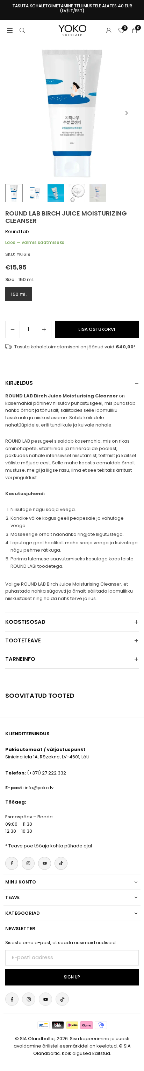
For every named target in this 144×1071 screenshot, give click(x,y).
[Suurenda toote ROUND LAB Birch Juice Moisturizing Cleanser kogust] (44, 329)
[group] (72, 113)
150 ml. (19, 294)
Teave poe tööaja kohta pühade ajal (50, 846)
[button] (127, 113)
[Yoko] (72, 30)
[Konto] (108, 30)
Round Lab (17, 231)
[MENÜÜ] (9, 30)
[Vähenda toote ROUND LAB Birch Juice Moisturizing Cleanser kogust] (13, 329)
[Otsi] (22, 30)
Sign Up (72, 977)
